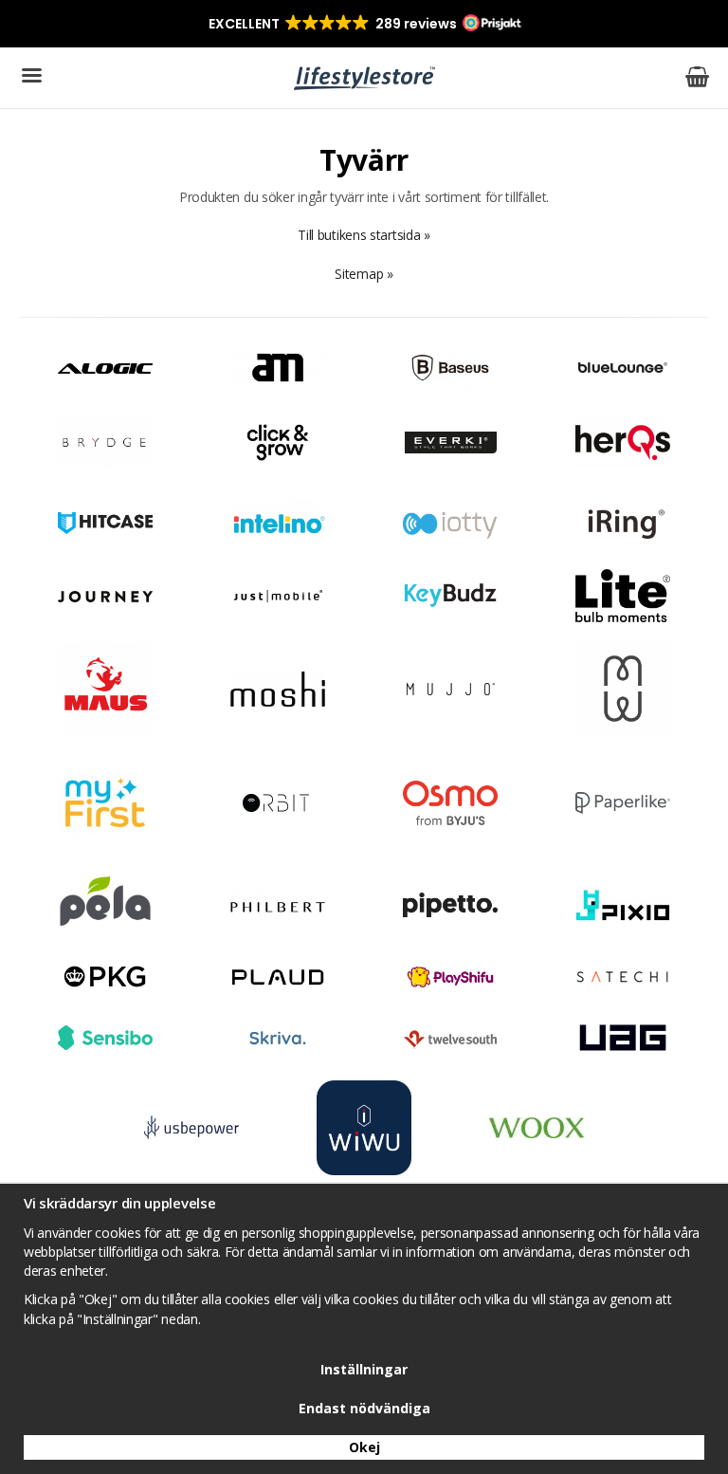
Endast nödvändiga (364, 1408)
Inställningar (364, 1369)
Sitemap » (363, 274)
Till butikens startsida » (364, 235)
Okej (364, 1447)
